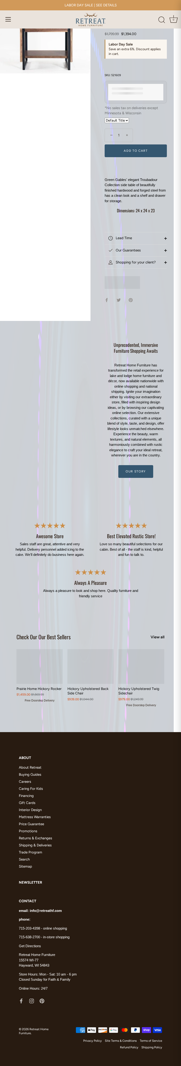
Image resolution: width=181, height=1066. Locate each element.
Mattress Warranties (35, 817)
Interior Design (30, 810)
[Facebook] (21, 1001)
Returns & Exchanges (35, 838)
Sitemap (25, 866)
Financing (26, 796)
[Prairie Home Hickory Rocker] (39, 666)
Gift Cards (27, 803)
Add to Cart (136, 150)
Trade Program (30, 852)
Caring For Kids (31, 789)
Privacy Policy (92, 1040)
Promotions (28, 831)
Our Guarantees (128, 250)
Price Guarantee (31, 824)
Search (24, 859)
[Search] (161, 20)
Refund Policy (129, 1047)
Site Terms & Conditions (121, 1040)
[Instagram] (31, 1001)
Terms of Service (151, 1040)
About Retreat (30, 767)
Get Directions (30, 946)
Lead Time (123, 238)
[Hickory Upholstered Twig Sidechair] (141, 666)
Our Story (136, 471)
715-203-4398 (29, 928)
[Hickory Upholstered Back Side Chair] (90, 666)
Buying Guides (30, 774)
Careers (25, 781)
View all (158, 637)
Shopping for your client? (135, 262)
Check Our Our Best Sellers (43, 637)
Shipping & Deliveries (35, 845)
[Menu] (8, 19)
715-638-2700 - (31, 937)
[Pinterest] (42, 1001)
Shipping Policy (151, 1047)
